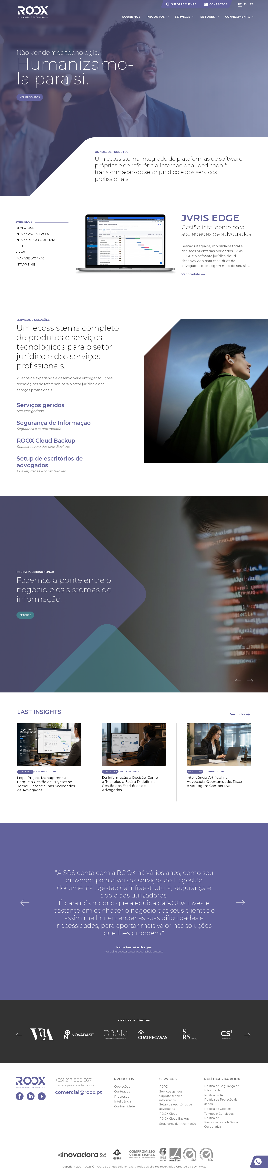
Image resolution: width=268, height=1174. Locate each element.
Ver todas (237, 714)
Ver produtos (30, 97)
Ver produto (190, 274)
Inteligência (122, 1101)
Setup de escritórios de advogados (175, 1107)
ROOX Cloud (168, 1113)
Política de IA (213, 1095)
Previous (239, 681)
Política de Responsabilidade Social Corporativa (221, 1122)
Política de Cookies (217, 1109)
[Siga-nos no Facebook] (21, 1097)
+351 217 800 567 (73, 1080)
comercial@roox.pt (78, 1092)
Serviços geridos (170, 1091)
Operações (122, 1086)
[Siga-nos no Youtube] (42, 1097)
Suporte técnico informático (170, 1098)
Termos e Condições (218, 1113)
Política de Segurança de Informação (221, 1088)
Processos (121, 1096)
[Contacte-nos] (260, 1162)
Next (251, 681)
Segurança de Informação (177, 1123)
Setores (25, 615)
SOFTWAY (198, 1166)
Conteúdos (122, 1091)
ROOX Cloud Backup (174, 1118)
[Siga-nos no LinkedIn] (31, 1097)
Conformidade (124, 1106)
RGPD (163, 1086)
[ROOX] (33, 12)
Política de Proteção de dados (221, 1102)
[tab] (42, 222)
